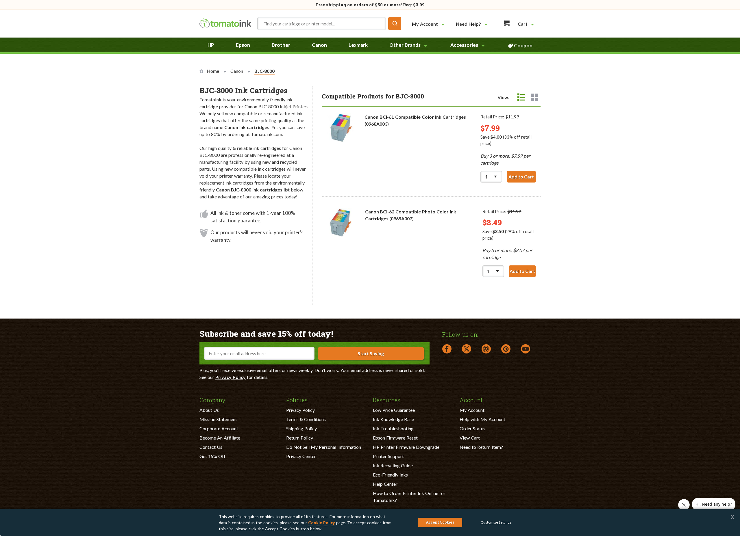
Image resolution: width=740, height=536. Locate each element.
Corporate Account (218, 428)
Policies (297, 399)
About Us (209, 410)
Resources (386, 399)
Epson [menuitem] (243, 45)
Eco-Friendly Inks (390, 474)
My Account (472, 410)
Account (471, 399)
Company (212, 399)
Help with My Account (482, 419)
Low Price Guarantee (394, 410)
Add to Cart (522, 176)
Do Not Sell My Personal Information (323, 447)
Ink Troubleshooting (393, 428)
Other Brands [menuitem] (405, 45)
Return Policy (299, 437)
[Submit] (394, 23)
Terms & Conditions (306, 419)
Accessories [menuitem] (464, 45)
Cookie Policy (321, 522)
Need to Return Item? (481, 447)
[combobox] (329, 23)
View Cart (470, 437)
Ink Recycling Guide (393, 465)
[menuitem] (429, 24)
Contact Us (210, 447)
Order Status (472, 428)
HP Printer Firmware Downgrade (406, 447)
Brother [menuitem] (281, 45)
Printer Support (388, 456)
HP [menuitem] (211, 45)
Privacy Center (301, 456)
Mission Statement (218, 419)
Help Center (385, 484)
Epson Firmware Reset (395, 437)
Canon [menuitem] (319, 45)
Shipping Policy (301, 428)
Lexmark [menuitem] (358, 45)
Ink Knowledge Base (393, 419)
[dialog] (370, 522)
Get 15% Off (212, 456)
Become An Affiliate (219, 437)
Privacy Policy (230, 377)
